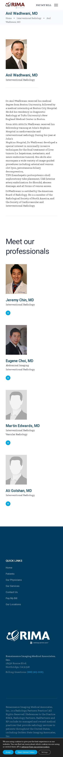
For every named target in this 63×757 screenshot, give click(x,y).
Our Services (12, 586)
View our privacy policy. (39, 747)
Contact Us (12, 592)
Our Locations (13, 604)
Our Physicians (14, 580)
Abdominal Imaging (17, 365)
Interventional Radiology (20, 79)
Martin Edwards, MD (23, 426)
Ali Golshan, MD (19, 491)
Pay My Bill (11, 598)
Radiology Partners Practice (31, 710)
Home (9, 567)
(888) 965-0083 (35, 672)
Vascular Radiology (16, 434)
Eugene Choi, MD (19, 361)
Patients (10, 573)
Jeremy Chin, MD (20, 300)
